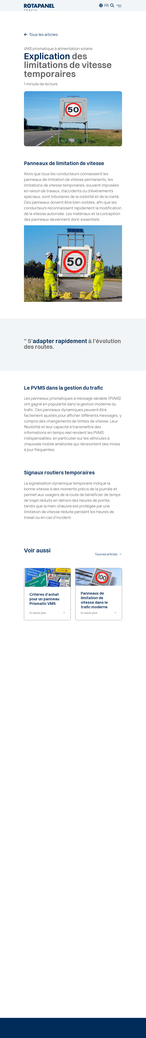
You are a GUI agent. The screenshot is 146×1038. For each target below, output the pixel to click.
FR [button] (106, 5)
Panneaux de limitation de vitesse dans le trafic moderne (94, 600)
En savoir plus (37, 613)
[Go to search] (112, 5)
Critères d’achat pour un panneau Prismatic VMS (44, 599)
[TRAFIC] (39, 5)
